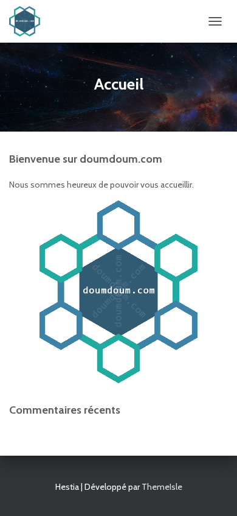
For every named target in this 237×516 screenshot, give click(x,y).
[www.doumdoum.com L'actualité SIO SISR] (29, 21)
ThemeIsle (162, 486)
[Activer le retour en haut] (212, 491)
